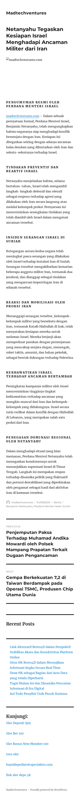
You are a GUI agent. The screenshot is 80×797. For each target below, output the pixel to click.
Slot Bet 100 (15, 733)
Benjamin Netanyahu (19, 506)
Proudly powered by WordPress (48, 789)
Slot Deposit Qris (18, 723)
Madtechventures (26, 13)
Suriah (66, 506)
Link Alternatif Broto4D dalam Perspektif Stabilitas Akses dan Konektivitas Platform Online (41, 652)
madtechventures (22, 502)
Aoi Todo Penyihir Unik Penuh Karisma (38, 693)
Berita (57, 502)
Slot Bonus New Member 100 (27, 744)
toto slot (12, 754)
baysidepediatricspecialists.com (29, 764)
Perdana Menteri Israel (47, 506)
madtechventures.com (22, 116)
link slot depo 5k (18, 775)
